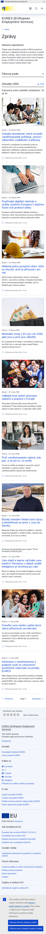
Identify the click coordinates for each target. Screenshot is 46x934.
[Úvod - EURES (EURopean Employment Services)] (14, 8)
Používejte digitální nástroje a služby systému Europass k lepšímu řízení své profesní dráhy (23, 204)
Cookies (5, 877)
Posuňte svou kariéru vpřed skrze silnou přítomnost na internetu (21, 627)
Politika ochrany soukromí (12, 870)
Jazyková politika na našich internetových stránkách (22, 867)
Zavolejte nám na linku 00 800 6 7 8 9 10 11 (19, 832)
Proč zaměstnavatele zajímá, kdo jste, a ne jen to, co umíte (21, 459)
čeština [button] (30, 8)
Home (6, 29)
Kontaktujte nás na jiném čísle (13, 836)
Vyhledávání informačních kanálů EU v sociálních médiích (21, 854)
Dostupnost (6, 741)
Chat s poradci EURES (11, 755)
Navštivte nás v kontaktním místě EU (16, 842)
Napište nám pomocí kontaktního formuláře (19, 839)
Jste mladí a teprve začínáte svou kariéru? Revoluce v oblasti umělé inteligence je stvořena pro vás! (22, 563)
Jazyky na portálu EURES (12, 795)
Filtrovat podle (10, 73)
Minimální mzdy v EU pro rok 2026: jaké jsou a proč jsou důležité (22, 335)
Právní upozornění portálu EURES (15, 805)
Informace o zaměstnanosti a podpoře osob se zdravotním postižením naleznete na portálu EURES (20, 666)
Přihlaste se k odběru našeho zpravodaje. (18, 784)
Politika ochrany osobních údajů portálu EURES (21, 801)
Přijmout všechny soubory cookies (23, 922)
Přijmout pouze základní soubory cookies (26, 929)
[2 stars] (6, 714)
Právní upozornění (9, 874)
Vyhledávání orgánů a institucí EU (15, 888)
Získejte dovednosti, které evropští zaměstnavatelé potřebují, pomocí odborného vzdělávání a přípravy (22, 136)
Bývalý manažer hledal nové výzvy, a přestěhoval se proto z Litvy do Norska (22, 522)
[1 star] (4, 714)
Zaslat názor (33, 715)
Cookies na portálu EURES (13, 798)
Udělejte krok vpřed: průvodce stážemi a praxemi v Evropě (19, 397)
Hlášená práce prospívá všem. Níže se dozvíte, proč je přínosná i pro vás (23, 269)
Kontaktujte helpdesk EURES (13, 752)
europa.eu (19, 821)
